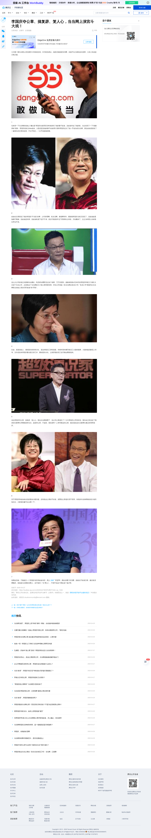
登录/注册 (142, 7)
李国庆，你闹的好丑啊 (22, 731)
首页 (3, 13)
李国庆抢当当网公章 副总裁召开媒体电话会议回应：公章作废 (35, 637)
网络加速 (93, 805)
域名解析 (124, 805)
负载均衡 (47, 819)
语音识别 (47, 814)
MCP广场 (50, 13)
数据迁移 (47, 821)
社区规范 (100, 779)
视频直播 (47, 807)
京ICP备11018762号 (91, 834)
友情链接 (100, 787)
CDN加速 (78, 812)
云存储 (31, 807)
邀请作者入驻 (44, 782)
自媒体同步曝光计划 (46, 779)
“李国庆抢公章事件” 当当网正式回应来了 (28, 684)
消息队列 (78, 805)
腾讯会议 (47, 812)
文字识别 (78, 819)
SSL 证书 (31, 814)
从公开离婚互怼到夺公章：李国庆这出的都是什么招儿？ (33, 664)
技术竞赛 (42, 787)
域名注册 (31, 805)
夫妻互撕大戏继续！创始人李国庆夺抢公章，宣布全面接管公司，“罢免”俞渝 (40, 630)
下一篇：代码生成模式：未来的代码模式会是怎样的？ (27, 607)
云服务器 (47, 805)
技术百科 (13, 793)
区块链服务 (63, 805)
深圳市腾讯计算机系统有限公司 (54, 832)
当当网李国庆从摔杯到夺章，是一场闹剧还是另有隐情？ (33, 724)
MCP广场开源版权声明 (105, 790)
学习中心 (13, 790)
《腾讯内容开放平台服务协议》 (79, 592)
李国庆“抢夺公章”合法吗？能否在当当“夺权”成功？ (31, 745)
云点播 (93, 819)
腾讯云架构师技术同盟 (75, 782)
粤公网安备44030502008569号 (97, 832)
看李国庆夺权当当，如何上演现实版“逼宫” (28, 711)
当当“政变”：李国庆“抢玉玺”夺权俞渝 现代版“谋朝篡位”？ (34, 670)
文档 (114, 7)
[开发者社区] (18, 7)
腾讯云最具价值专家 (75, 779)
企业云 (62, 812)
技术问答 (13, 782)
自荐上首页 (43, 785)
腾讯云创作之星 (73, 785)
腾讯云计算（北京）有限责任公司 (63, 834)
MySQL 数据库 (126, 812)
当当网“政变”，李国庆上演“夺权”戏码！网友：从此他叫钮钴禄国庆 (37, 623)
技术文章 (13, 779)
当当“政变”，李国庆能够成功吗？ (25, 697)
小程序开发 (125, 819)
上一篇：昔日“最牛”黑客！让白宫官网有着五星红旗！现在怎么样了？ (31, 605)
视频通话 (93, 812)
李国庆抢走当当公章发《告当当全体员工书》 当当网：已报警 (35, 752)
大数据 (108, 819)
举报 (95, 30)
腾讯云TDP (72, 787)
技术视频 (13, 787)
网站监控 (31, 821)
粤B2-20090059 (80, 832)
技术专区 (13, 796)
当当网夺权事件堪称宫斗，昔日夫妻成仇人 (29, 738)
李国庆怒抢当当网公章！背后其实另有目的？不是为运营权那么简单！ (38, 704)
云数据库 (109, 805)
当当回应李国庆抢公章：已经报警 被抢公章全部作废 (32, 691)
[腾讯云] (6, 8)
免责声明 (100, 782)
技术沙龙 (13, 785)
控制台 (128, 7)
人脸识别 (31, 812)
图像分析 (109, 812)
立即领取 (88, 42)
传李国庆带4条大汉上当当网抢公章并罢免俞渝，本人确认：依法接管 (38, 718)
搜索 (129, 12)
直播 (52, 580)
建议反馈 (121, 7)
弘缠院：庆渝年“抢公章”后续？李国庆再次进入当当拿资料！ (35, 650)
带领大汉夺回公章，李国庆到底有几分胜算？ (29, 677)
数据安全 (31, 819)
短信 (61, 819)
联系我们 (100, 785)
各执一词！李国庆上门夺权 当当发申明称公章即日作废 (33, 643)
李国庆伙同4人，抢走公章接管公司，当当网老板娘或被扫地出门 (36, 657)
